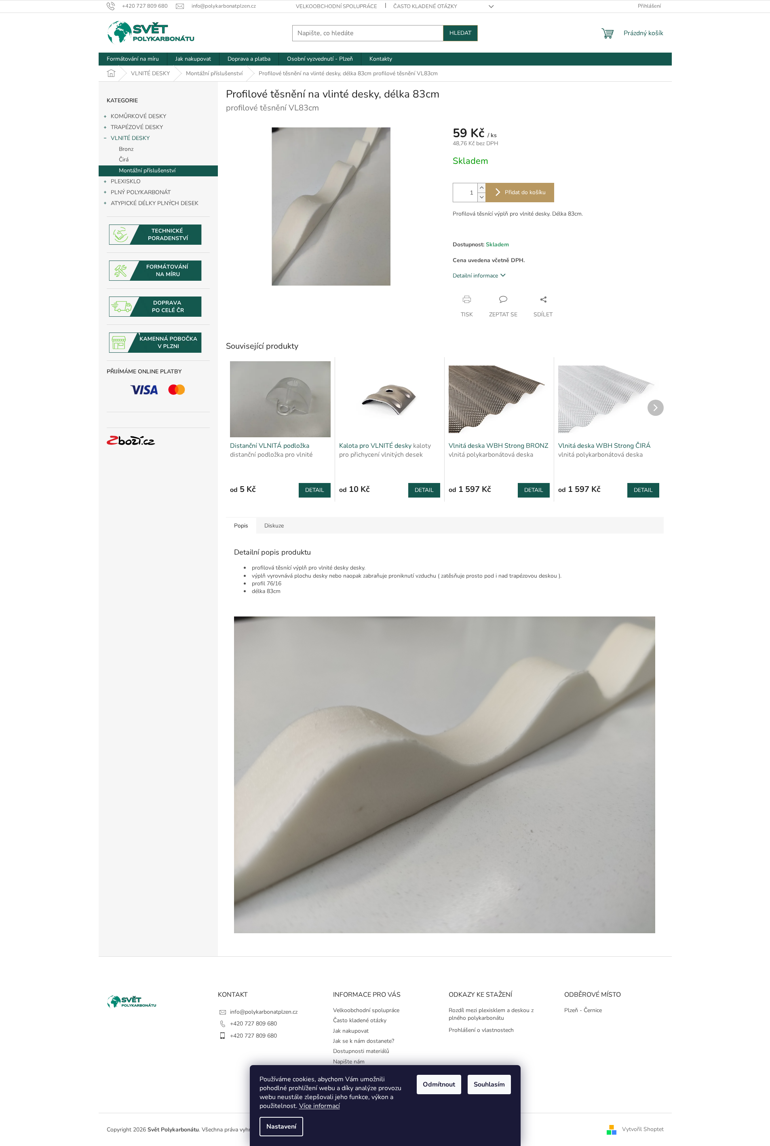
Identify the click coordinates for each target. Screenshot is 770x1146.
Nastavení (281, 1126)
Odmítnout (439, 1084)
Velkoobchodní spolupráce (336, 6)
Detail (314, 490)
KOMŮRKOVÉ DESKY (138, 116)
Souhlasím (489, 1084)
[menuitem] (133, 59)
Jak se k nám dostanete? (363, 1041)
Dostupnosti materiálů (361, 1051)
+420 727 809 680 (253, 1023)
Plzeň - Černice (583, 1010)
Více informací (319, 1106)
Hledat (460, 33)
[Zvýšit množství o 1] (481, 188)
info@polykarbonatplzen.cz (263, 1012)
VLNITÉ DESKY (130, 138)
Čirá (124, 159)
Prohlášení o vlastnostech (481, 1030)
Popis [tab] (241, 526)
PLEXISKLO (126, 181)
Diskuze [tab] (274, 526)
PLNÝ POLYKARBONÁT (141, 192)
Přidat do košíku (525, 192)
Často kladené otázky (425, 6)
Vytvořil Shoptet (643, 1129)
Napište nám (349, 1062)
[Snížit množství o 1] (481, 197)
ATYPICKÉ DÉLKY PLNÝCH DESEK (154, 203)
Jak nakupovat (351, 1031)
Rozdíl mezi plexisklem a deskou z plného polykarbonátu (491, 1014)
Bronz (126, 149)
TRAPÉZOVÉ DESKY (137, 127)
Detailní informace (475, 276)
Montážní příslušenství (147, 170)
